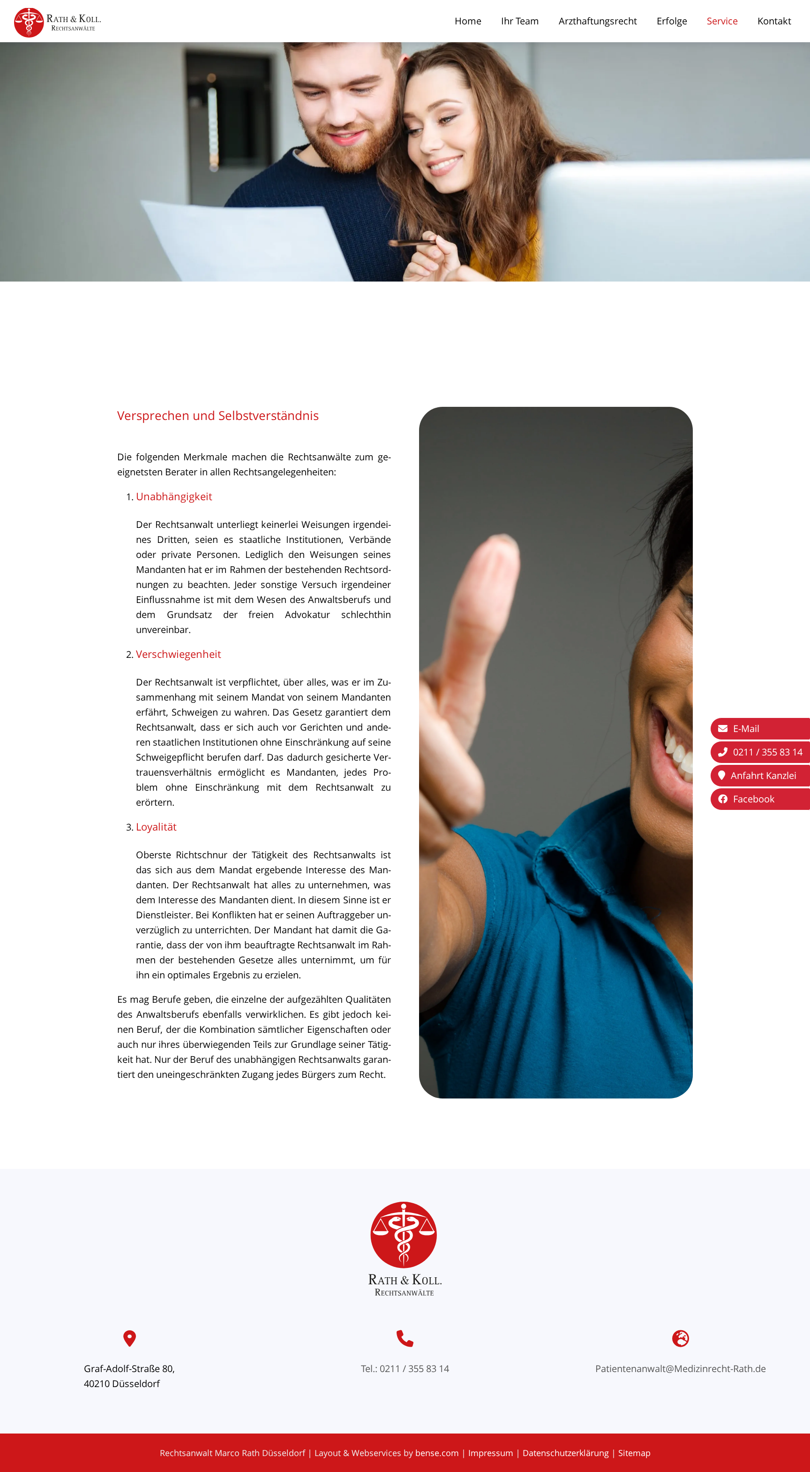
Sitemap (634, 1452)
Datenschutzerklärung (566, 1452)
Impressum (490, 1452)
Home (468, 21)
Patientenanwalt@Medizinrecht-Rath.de (680, 1368)
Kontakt (774, 21)
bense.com (437, 1452)
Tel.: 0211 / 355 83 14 (405, 1368)
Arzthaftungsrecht (598, 21)
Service (722, 21)
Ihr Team (520, 21)
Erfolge (672, 21)
